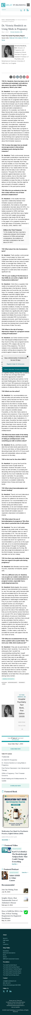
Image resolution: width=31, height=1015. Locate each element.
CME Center (6, 940)
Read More (14, 864)
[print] (24, 77)
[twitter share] (10, 77)
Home (3, 19)
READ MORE (5, 839)
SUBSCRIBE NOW (15, 749)
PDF (27, 77)
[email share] (20, 77)
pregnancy (22, 682)
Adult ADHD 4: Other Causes (14, 878)
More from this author (21, 724)
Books (4, 954)
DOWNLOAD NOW (15, 785)
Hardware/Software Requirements (15, 1005)
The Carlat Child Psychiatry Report (11, 967)
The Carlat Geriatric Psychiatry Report (12, 973)
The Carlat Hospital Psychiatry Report (12, 971)
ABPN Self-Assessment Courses (11, 958)
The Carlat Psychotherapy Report (11, 975)
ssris (3, 684)
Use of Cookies (17, 1003)
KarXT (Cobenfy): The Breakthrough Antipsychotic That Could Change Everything (19, 857)
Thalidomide (5, 757)
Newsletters (6, 950)
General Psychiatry (10, 19)
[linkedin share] (17, 77)
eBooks (5, 956)
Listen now (24, 872)
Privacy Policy (15, 1002)
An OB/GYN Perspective (9, 760)
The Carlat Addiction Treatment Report (12, 969)
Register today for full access (15, 364)
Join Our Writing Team (10, 890)
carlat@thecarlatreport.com (9, 981)
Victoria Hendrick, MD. (16, 32)
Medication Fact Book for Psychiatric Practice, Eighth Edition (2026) (15, 832)
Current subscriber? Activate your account (15, 369)
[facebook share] (14, 77)
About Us (5, 938)
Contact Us (5, 944)
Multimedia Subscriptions (9, 952)
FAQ (4, 942)
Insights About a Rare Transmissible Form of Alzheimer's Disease (9, 900)
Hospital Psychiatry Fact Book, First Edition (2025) (21, 707)
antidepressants (12, 682)
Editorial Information (15, 38)
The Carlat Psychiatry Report (10, 965)
